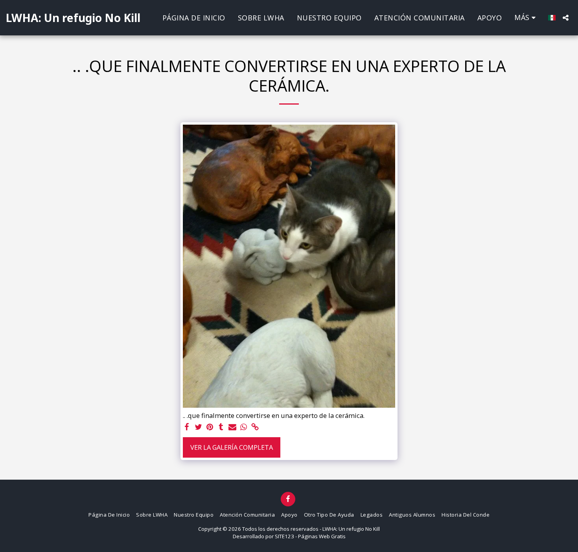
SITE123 (284, 536)
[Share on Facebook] (187, 427)
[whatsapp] (243, 427)
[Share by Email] (232, 427)
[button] (565, 17)
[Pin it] (210, 427)
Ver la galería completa (231, 447)
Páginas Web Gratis (322, 536)
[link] (255, 427)
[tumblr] (221, 427)
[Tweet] (198, 427)
